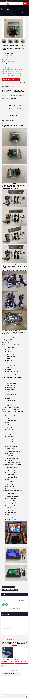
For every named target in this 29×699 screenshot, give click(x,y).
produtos (9, 12)
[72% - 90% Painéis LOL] (21, 652)
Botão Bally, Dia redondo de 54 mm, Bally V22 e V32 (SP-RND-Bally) (7, 660)
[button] (24, 41)
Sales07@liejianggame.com (9, 1)
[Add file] (2, 696)
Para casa (3, 12)
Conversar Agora (14, 608)
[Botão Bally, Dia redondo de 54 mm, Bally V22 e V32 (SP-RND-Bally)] (7, 652)
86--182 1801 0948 (23, 1)
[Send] (27, 696)
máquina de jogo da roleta (8, 586)
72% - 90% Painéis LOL (21, 659)
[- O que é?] (3, 604)
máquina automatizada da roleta (10, 589)
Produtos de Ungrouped (17, 12)
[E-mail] (7, 604)
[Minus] (27, 666)
